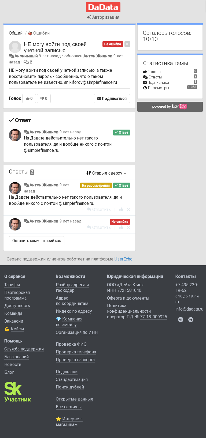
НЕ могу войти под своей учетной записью (55, 47)
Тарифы (12, 284)
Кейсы (17, 328)
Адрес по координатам (72, 301)
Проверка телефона (76, 351)
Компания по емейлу (69, 321)
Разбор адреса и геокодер (72, 287)
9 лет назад (71, 132)
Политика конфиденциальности (129, 308)
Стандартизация (72, 379)
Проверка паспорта (75, 359)
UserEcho (124, 259)
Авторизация (105, 17)
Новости (12, 364)
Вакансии (13, 321)
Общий (16, 33)
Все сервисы (69, 406)
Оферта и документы (128, 298)
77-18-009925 (153, 316)
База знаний (16, 356)
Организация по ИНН (77, 332)
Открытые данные (74, 399)
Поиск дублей (70, 387)
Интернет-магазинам (69, 421)
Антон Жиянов (97, 56)
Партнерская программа (17, 295)
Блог (9, 372)
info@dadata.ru (189, 309)
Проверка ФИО (71, 344)
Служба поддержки (24, 349)
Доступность (17, 305)
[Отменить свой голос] (128, 209)
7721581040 (129, 290)
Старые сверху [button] (107, 173)
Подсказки (67, 371)
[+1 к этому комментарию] (121, 209)
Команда (13, 313)
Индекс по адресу (74, 311)
